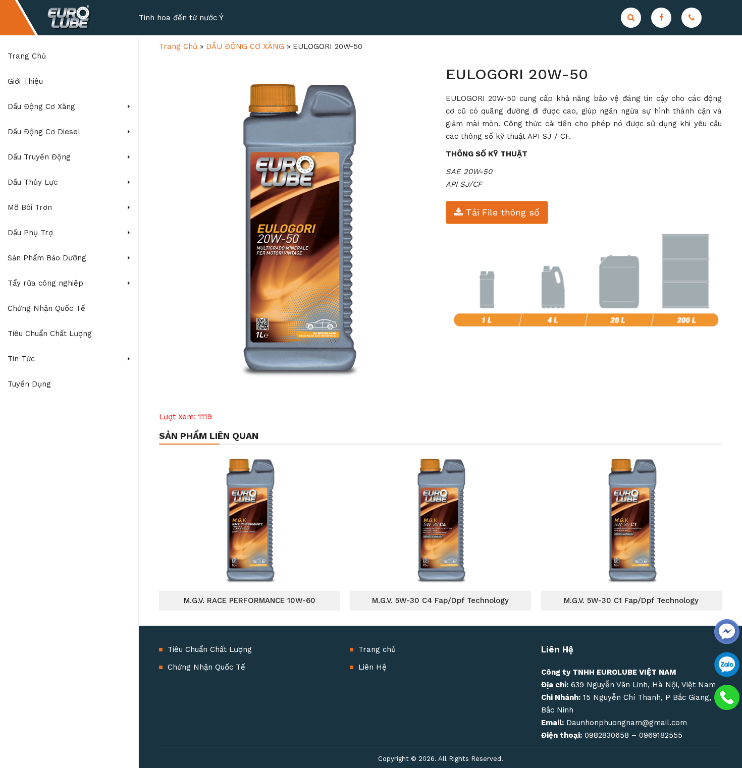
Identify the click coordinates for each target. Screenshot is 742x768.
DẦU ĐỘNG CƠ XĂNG (245, 46)
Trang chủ (377, 649)
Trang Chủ (178, 46)
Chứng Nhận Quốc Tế (206, 667)
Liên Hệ (372, 667)
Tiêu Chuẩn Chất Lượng (210, 649)
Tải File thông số (501, 212)
